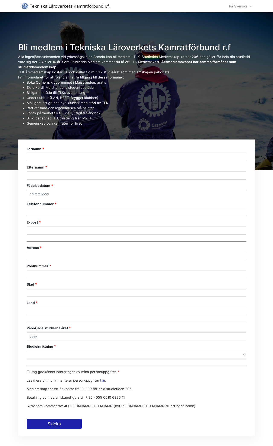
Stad (30, 284)
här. (103, 380)
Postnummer (37, 266)
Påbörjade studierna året (47, 328)
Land (31, 303)
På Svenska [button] (239, 6)
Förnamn (34, 149)
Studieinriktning (40, 346)
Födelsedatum (38, 185)
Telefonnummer (40, 204)
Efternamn (35, 167)
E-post (32, 222)
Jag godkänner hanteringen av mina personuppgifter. (74, 372)
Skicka (54, 423)
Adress (33, 248)
